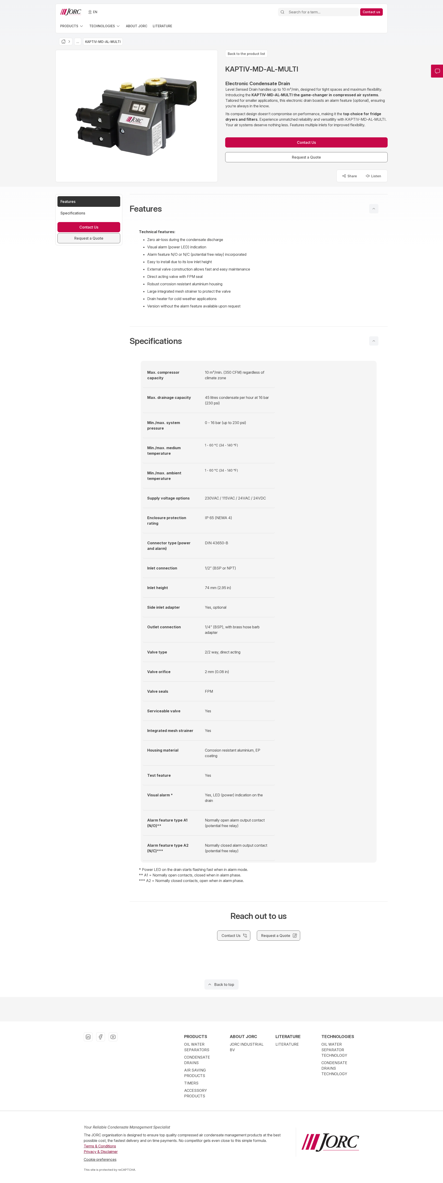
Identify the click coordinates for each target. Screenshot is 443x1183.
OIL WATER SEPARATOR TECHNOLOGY (334, 1050)
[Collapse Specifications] (373, 341)
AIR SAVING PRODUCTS (195, 1073)
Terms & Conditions (100, 1146)
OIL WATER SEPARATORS (196, 1047)
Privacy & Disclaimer (101, 1151)
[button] (259, 208)
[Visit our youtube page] (113, 1036)
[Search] (282, 12)
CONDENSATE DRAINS (197, 1060)
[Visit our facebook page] (100, 1036)
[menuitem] (72, 26)
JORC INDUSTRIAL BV (246, 1047)
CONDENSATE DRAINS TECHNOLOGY (334, 1068)
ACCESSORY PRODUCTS (195, 1093)
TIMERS (191, 1083)
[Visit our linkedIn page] (88, 1036)
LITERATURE (287, 1044)
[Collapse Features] (373, 208)
